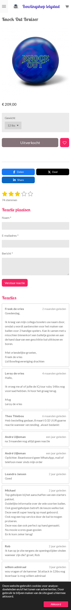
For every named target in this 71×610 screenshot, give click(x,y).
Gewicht (10, 118)
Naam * (6, 217)
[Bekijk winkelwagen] (67, 6)
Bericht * (7, 253)
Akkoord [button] (56, 604)
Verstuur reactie (15, 283)
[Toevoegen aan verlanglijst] (64, 142)
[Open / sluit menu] (4, 6)
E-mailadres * (10, 235)
